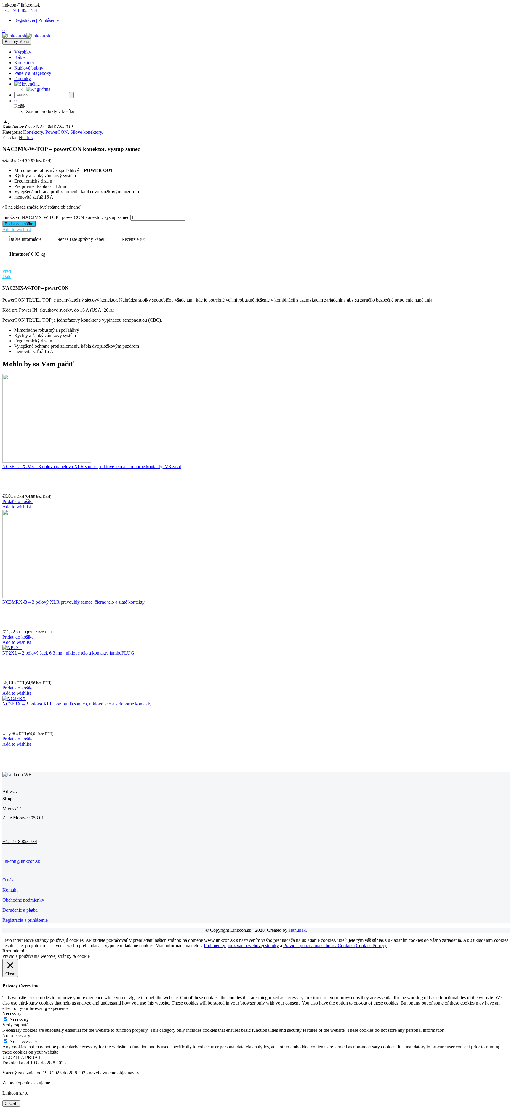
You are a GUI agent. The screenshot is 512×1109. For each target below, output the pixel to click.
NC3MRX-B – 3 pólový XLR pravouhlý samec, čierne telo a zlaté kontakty (73, 602)
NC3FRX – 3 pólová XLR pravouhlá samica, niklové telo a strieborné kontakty (76, 703)
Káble (19, 57)
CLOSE (11, 1103)
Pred (6, 271)
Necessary (19, 1019)
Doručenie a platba (20, 910)
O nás (7, 879)
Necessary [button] (12, 1013)
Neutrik (26, 137)
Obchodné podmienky (23, 899)
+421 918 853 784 (19, 10)
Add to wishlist (16, 229)
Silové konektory (86, 132)
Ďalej (7, 276)
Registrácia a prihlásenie (25, 920)
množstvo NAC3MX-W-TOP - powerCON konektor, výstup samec (65, 217)
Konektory (24, 62)
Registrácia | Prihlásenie (36, 20)
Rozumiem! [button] (13, 950)
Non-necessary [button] (16, 1035)
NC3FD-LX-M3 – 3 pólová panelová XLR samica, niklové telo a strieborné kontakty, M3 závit (91, 466)
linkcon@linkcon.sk (21, 861)
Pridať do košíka (19, 224)
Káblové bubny (28, 67)
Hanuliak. (298, 930)
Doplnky (22, 78)
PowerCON (56, 132)
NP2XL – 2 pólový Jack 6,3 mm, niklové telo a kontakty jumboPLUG (68, 652)
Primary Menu (17, 41)
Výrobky (22, 51)
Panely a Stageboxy (32, 73)
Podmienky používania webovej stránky (241, 945)
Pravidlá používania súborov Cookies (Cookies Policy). (335, 945)
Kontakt (9, 889)
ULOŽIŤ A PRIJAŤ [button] (21, 1057)
